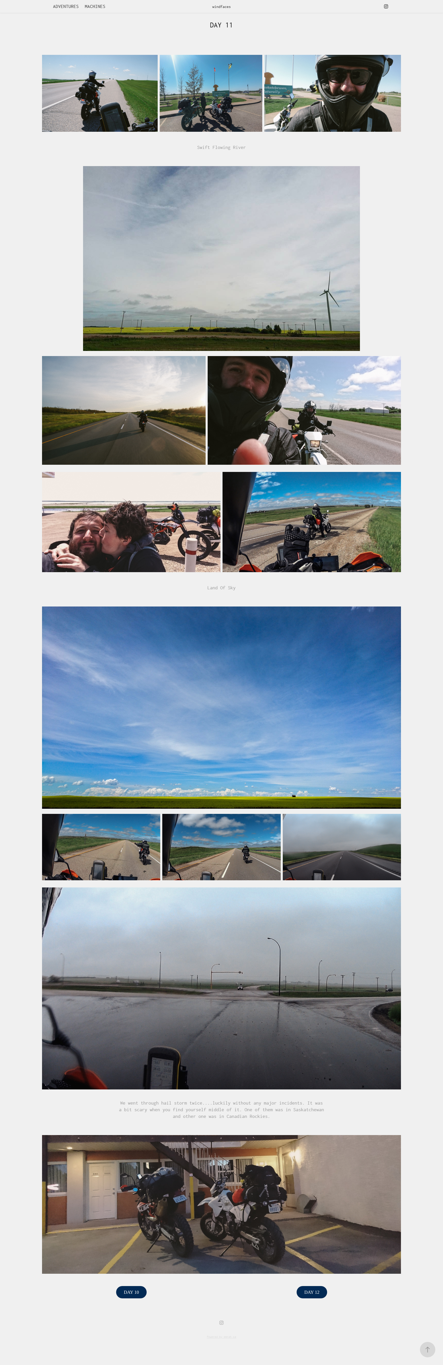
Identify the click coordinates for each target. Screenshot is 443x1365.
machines (95, 6)
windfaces (221, 6)
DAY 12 (311, 1292)
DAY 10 (131, 1292)
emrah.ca (230, 1336)
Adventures (66, 6)
